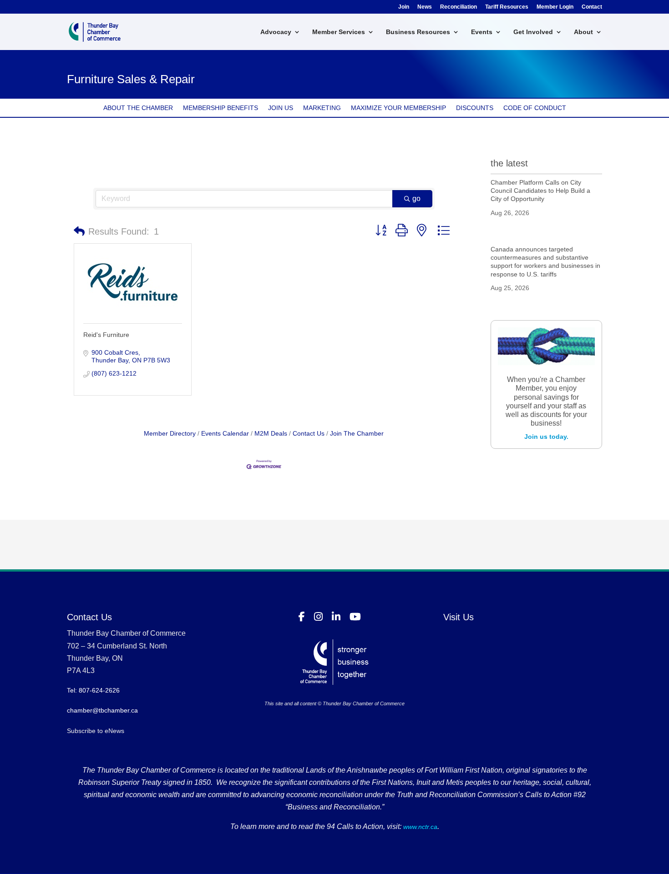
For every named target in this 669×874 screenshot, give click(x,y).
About (583, 32)
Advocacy (275, 32)
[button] (79, 231)
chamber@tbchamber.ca (102, 710)
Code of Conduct (534, 108)
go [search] (416, 198)
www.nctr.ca (419, 826)
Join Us (280, 108)
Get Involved (533, 32)
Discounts (474, 108)
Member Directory (170, 433)
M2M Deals (270, 433)
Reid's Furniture (106, 334)
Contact (592, 7)
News (424, 7)
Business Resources (418, 32)
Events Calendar (225, 433)
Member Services (338, 32)
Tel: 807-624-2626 (93, 690)
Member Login (555, 7)
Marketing (322, 108)
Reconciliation (458, 7)
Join (403, 7)
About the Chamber (138, 108)
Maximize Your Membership (398, 108)
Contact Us (308, 433)
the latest (509, 163)
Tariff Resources (506, 7)
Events (481, 32)
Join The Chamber (357, 433)
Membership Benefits (220, 108)
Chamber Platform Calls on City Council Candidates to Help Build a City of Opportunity (540, 190)
